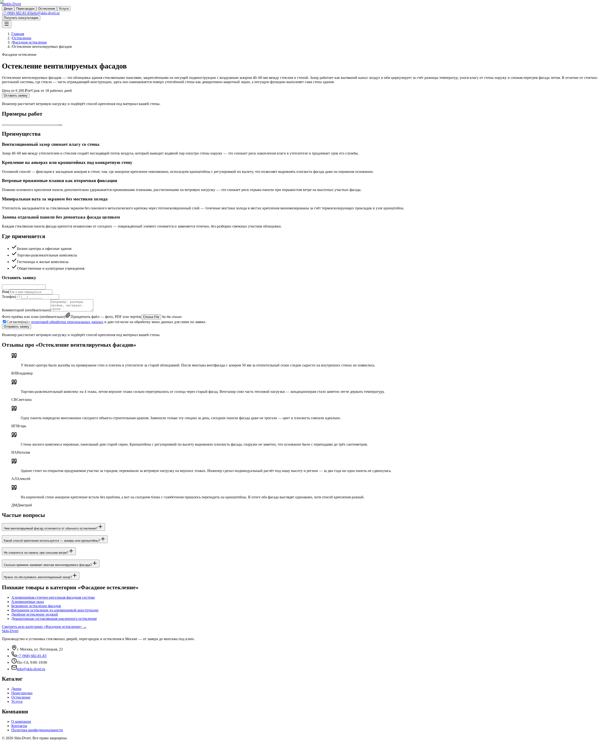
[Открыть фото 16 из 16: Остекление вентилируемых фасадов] (60, 125)
